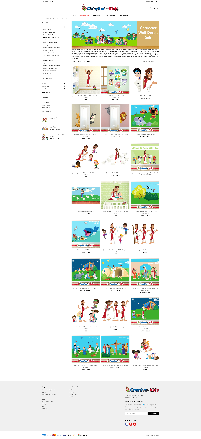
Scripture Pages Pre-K (48, 63)
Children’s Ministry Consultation (49, 390)
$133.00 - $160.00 (46, 107)
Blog (43, 406)
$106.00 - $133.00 (46, 105)
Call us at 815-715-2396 (48, 1)
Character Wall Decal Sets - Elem (50, 34)
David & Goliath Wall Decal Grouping (145, 134)
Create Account (149, 1)
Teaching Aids (109, 15)
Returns (44, 399)
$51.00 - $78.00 (45, 100)
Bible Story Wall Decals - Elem (50, 42)
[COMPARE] (97, 71)
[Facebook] (126, 424)
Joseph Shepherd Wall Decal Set (85, 211)
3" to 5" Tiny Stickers (47, 81)
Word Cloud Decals (47, 78)
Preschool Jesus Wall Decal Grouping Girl (115, 327)
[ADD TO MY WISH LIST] (97, 73)
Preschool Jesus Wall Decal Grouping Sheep (145, 250)
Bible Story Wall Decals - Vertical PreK (51, 47)
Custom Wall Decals (47, 29)
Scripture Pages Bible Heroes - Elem (51, 65)
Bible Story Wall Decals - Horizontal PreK (52, 45)
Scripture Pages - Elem (48, 60)
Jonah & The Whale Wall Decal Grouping (85, 250)
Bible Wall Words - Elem (48, 50)
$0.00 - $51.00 (45, 97)
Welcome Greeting (47, 73)
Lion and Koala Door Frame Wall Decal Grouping (115, 134)
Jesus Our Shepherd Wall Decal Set (115, 173)
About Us (44, 392)
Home (74, 15)
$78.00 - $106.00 (45, 102)
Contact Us (44, 408)
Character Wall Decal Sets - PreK (51, 37)
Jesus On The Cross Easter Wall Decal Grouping (115, 365)
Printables (123, 15)
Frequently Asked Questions (49, 394)
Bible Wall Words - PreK (48, 52)
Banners (96, 15)
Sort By (145, 61)
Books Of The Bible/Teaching (49, 32)
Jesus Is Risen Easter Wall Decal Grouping (115, 288)
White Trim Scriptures (48, 76)
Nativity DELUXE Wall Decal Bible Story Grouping (85, 288)
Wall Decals (84, 15)
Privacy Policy (45, 397)
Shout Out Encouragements (49, 70)
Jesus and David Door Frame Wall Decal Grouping (145, 96)
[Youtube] (134, 424)
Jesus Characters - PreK (48, 58)
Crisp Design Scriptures (48, 40)
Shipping (44, 403)
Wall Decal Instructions (47, 401)
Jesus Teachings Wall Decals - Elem (51, 55)
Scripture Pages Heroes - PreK (50, 68)
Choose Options (85, 90)
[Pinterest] (130, 424)
